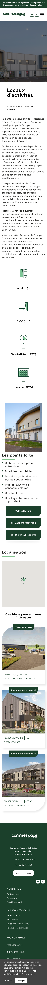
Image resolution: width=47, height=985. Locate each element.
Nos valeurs (12, 919)
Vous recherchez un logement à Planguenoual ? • (23, 3)
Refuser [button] (8, 981)
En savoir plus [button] (28, 974)
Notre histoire (13, 915)
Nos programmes (20, 106)
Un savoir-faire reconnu (18, 924)
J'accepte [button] (21, 981)
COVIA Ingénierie (15, 902)
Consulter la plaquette (23, 535)
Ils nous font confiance (17, 928)
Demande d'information (23, 523)
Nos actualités (15, 945)
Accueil (10, 106)
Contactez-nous (23, 873)
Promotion (12, 898)
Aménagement (13, 894)
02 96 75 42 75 (25, 865)
